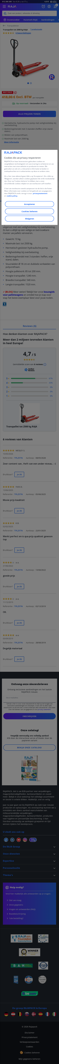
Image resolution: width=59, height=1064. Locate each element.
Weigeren (29, 218)
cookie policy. (12, 196)
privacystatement (40, 193)
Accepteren (29, 204)
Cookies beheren (29, 211)
